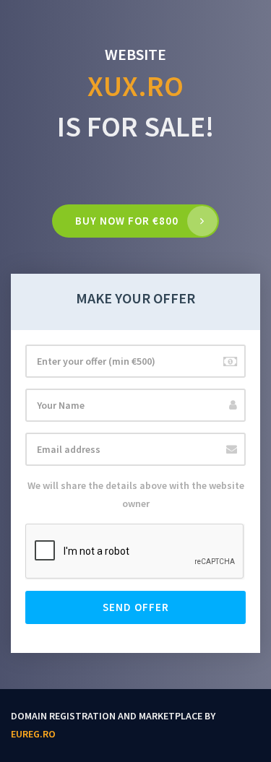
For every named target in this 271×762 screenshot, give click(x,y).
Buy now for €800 (126, 221)
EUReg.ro (33, 733)
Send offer (136, 607)
